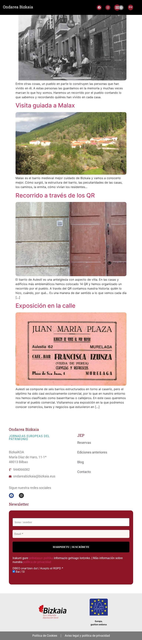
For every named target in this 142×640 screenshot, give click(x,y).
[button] (117, 7)
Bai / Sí (20, 571)
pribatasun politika (41, 558)
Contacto (84, 472)
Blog (80, 462)
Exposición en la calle (45, 305)
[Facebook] (99, 7)
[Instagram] (107, 7)
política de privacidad (37, 562)
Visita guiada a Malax (45, 105)
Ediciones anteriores (92, 452)
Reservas (84, 443)
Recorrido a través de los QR (55, 195)
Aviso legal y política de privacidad (87, 635)
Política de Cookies (44, 635)
